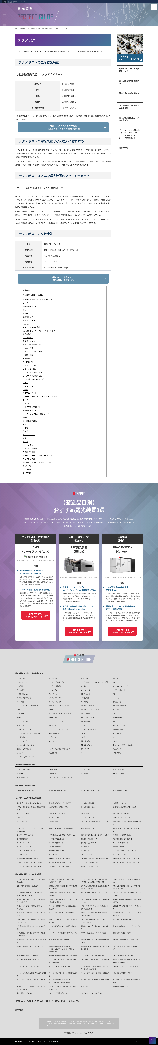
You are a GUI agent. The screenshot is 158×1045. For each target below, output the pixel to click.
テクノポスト (21, 690)
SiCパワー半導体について (25, 835)
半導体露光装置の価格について (122, 839)
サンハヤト (20, 725)
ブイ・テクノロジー (119, 725)
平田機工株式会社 (86, 745)
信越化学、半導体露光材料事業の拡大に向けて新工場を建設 (94, 914)
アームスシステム (54, 678)
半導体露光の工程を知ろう (57, 839)
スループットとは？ (87, 855)
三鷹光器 (20, 686)
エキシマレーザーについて (121, 814)
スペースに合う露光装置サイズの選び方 (29, 862)
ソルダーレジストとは (24, 847)
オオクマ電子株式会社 (119, 706)
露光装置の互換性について (25, 993)
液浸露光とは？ (85, 851)
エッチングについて (23, 843)
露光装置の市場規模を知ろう (129, 94)
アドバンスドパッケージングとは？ (92, 993)
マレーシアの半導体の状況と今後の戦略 (61, 913)
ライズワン (84, 686)
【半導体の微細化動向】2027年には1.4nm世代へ (31, 927)
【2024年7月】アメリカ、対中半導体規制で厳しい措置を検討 (94, 907)
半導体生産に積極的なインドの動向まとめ (30, 946)
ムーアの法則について (56, 843)
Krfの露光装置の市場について (58, 790)
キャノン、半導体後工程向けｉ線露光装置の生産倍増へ (63, 907)
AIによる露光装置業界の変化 (90, 862)
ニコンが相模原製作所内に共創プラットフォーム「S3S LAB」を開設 (31, 894)
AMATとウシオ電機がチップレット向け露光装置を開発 (63, 920)
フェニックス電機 (22, 721)
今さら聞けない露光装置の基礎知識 (129, 107)
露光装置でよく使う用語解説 (122, 835)
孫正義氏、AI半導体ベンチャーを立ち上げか (126, 926)
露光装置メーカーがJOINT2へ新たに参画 (125, 939)
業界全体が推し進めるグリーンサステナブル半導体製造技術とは (63, 900)
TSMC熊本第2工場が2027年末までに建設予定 (95, 960)
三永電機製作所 (85, 721)
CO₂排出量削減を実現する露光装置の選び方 (94, 858)
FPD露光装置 (53, 770)
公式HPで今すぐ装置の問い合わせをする (36, 615)
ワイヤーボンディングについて (122, 818)
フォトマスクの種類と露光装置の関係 (29, 866)
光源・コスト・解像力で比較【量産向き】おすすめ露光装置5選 (63, 127)
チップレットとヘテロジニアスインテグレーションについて (31, 829)
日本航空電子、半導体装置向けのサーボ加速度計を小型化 (31, 934)
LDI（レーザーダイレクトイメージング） (62, 777)
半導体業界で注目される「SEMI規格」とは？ (95, 835)
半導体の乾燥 (85, 847)
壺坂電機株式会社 (22, 694)
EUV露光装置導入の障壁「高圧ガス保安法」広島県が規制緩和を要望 (94, 967)
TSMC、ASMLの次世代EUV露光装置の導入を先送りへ (127, 880)
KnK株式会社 (117, 753)
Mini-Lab (83, 753)
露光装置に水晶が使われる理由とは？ (124, 807)
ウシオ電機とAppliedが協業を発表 (123, 919)
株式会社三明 (117, 702)
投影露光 (20, 773)
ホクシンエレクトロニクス (25, 745)
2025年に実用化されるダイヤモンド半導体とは (127, 907)
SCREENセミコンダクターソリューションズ (62, 714)
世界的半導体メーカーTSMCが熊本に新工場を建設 (31, 941)
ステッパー (52, 773)
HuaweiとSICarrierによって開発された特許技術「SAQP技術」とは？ (63, 961)
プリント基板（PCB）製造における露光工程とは (31, 808)
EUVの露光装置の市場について (122, 790)
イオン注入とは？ (22, 855)
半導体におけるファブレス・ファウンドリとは (126, 829)
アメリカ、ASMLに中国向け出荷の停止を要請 (63, 933)
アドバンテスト (54, 741)
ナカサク (20, 753)
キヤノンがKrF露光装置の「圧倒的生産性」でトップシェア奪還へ (95, 887)
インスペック (117, 741)
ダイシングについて (23, 822)
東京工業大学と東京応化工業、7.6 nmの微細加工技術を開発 (31, 900)
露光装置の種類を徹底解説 (129, 82)
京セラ (115, 694)
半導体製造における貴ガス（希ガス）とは (62, 835)
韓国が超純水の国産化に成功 (122, 933)
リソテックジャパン (55, 698)
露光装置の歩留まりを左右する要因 (60, 803)
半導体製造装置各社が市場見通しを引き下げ (63, 956)
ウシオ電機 (84, 702)
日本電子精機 (85, 698)
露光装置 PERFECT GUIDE (17, 2)
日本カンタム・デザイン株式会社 (123, 745)
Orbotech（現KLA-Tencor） (26, 757)
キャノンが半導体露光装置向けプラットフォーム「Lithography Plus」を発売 (63, 981)
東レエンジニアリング (88, 717)
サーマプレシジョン (55, 702)
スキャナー (84, 773)
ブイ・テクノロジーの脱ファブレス (28, 966)
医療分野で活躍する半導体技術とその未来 (94, 893)
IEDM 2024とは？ (86, 986)
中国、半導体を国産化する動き (122, 973)
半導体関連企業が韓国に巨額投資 (27, 956)
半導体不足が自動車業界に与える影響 (61, 828)
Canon (19, 710)
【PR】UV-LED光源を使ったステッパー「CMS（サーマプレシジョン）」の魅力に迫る (129, 134)
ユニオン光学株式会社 (88, 706)
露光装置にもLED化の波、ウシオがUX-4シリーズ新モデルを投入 (63, 880)
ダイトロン (52, 725)
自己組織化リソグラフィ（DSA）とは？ (61, 866)
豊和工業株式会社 (86, 741)
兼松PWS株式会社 (54, 733)
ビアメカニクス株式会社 (88, 729)
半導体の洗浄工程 (118, 847)
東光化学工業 (53, 753)
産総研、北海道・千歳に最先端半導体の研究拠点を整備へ (63, 887)
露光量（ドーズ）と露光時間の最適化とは (30, 803)
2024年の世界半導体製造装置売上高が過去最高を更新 (127, 900)
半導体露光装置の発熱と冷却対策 (27, 858)
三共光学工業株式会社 (56, 686)
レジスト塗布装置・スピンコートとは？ (125, 851)
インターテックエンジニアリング (59, 749)
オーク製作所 (21, 714)
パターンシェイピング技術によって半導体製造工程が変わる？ (31, 987)
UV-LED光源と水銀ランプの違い (59, 807)
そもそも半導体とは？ (56, 847)
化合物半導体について (56, 822)
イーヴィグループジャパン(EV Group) (29, 733)
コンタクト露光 (85, 770)
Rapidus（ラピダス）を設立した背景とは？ (126, 966)
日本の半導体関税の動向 (120, 986)
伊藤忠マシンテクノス (24, 729)
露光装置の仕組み (22, 839)
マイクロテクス (85, 690)
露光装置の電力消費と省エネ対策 (59, 858)
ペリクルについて (86, 814)
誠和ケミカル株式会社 (24, 749)
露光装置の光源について (88, 843)
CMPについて (21, 818)
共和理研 (83, 733)
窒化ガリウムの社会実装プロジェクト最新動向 (94, 927)
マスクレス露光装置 (23, 770)
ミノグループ (53, 694)
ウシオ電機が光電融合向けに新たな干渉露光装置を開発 (63, 894)
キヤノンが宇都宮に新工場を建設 (123, 956)
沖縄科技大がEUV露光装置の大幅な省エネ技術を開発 (31, 907)
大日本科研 (116, 710)
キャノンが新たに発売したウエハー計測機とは (31, 981)
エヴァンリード (54, 737)
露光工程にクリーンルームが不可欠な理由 (126, 862)
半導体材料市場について (56, 851)
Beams (115, 682)
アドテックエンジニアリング (90, 710)
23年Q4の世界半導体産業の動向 (59, 939)
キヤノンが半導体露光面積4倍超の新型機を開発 (31, 974)
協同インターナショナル (56, 717)
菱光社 (19, 717)
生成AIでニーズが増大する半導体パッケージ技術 (31, 914)
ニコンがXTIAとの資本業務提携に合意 (92, 956)
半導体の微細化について (88, 828)
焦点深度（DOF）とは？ (120, 803)
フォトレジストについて (120, 843)
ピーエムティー (85, 714)
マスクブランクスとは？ (120, 855)
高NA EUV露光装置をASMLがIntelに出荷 (93, 933)
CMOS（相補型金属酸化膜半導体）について (94, 822)
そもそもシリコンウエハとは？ (27, 851)
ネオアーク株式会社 (119, 690)
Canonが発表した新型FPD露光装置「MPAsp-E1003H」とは (31, 920)
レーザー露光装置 (22, 777)
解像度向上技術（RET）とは (90, 866)
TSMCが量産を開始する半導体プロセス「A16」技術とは (93, 920)
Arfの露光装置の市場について (90, 790)
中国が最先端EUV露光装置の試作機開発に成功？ (126, 947)
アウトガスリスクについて (57, 814)
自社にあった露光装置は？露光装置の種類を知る (63, 279)
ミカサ (83, 737)
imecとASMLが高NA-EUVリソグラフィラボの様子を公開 (127, 914)
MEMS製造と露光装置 (87, 803)
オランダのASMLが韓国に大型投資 (60, 966)
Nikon (51, 710)
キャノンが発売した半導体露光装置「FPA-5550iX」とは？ (62, 987)
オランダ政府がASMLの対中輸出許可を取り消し (63, 927)
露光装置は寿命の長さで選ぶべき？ (60, 862)
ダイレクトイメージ (119, 773)
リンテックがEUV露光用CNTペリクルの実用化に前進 (31, 880)
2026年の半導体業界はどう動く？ (27, 886)
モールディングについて (88, 818)
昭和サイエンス (85, 694)
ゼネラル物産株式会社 (24, 698)
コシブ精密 (20, 702)
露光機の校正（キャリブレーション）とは (126, 858)
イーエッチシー (54, 690)
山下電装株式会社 (22, 737)
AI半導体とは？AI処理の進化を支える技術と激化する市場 (95, 947)
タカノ (115, 721)
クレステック (117, 749)
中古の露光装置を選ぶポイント (90, 807)
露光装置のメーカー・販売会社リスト (129, 70)
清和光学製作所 (117, 717)
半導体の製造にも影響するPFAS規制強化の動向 (127, 823)
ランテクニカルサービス (56, 682)
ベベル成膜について (55, 818)
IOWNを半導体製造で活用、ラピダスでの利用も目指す (95, 900)
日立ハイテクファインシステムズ (59, 729)
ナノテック (116, 698)
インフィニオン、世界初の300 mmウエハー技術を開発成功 (127, 894)
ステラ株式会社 (117, 733)
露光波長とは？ (54, 855)
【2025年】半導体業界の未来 (58, 993)
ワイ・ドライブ (22, 741)
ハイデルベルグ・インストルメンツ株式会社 (94, 682)
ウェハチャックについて (24, 814)
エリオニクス (85, 749)
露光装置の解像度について (89, 839)
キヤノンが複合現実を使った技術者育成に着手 (63, 974)
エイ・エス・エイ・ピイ (120, 686)
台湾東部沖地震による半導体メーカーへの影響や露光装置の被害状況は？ (126, 961)
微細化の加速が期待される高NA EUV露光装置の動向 (95, 941)
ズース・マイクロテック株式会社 (27, 706)
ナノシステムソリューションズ (58, 721)
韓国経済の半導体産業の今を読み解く (29, 960)
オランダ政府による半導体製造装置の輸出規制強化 (126, 981)
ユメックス (84, 725)
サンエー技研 (21, 678)
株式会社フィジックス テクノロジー (60, 706)
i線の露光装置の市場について (26, 790)
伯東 (114, 714)
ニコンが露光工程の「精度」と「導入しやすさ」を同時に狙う (126, 887)
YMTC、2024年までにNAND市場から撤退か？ (95, 973)
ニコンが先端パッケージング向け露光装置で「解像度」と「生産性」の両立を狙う (94, 880)
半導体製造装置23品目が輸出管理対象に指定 (95, 980)
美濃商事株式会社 (118, 729)
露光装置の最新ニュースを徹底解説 (129, 119)
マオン (51, 745)
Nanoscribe (84, 678)
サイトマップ (138, 1041)
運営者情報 (123, 148)
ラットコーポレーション (24, 682)
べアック (115, 678)
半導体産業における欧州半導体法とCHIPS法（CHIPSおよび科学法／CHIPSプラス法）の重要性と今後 (63, 949)
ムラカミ (115, 737)
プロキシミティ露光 (119, 770)
